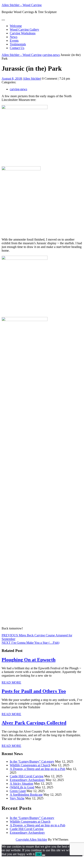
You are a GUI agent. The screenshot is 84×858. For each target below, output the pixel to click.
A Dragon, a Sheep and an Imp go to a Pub (37, 769)
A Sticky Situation (21, 783)
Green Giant (18, 791)
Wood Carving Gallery (24, 29)
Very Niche (17, 798)
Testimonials (18, 44)
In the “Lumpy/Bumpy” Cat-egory (32, 761)
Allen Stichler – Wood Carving (22, 5)
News (13, 37)
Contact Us (17, 48)
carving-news (51, 55)
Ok (38, 854)
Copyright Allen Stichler (31, 839)
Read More (11, 682)
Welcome (16, 26)
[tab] (3, 20)
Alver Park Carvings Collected (34, 722)
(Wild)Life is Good (22, 787)
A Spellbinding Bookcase (26, 794)
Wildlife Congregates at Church (30, 765)
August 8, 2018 (12, 78)
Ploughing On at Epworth (28, 659)
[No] (43, 855)
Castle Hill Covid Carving (26, 776)
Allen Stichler (32, 78)
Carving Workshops (22, 33)
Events (14, 40)
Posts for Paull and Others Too (34, 691)
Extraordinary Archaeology (27, 780)
